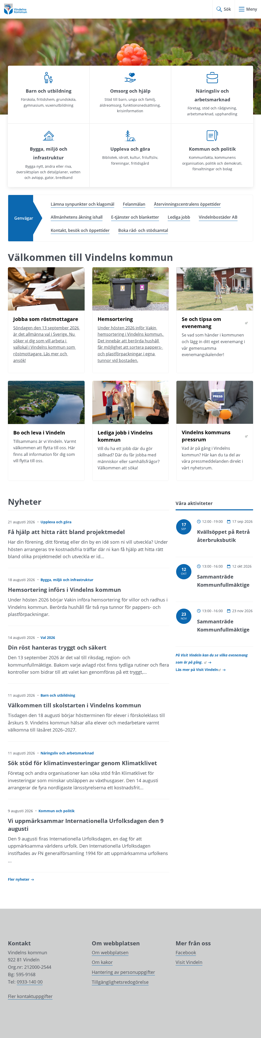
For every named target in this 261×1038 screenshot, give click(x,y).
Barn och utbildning (48, 91)
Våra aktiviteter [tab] (194, 503)
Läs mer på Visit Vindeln (201, 669)
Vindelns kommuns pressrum (215, 436)
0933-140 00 (30, 982)
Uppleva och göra (130, 149)
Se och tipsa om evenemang (215, 323)
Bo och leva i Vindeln (39, 432)
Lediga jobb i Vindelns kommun (126, 436)
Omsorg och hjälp (130, 91)
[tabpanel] (214, 591)
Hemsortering (115, 319)
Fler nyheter (18, 879)
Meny (251, 9)
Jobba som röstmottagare (45, 319)
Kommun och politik (212, 149)
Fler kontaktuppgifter (30, 996)
